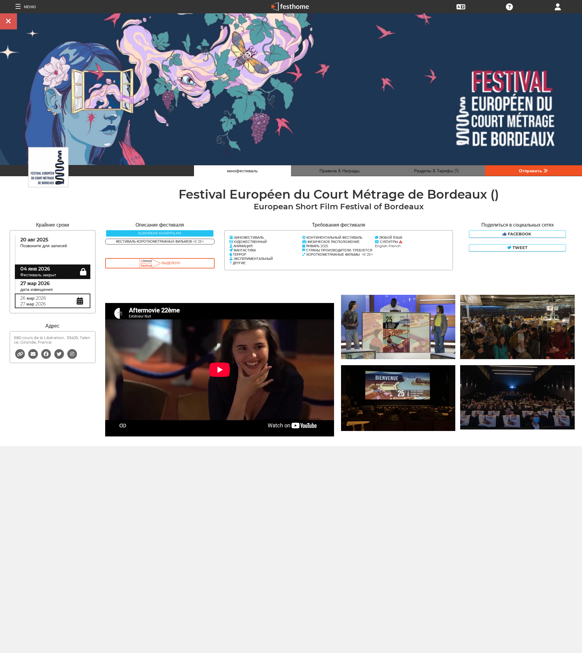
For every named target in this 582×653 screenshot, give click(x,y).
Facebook (519, 234)
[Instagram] (72, 353)
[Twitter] (59, 353)
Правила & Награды (339, 170)
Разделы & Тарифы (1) (436, 170)
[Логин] (558, 6)
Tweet (519, 247)
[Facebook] (46, 353)
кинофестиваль (242, 170)
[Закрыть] (8, 21)
